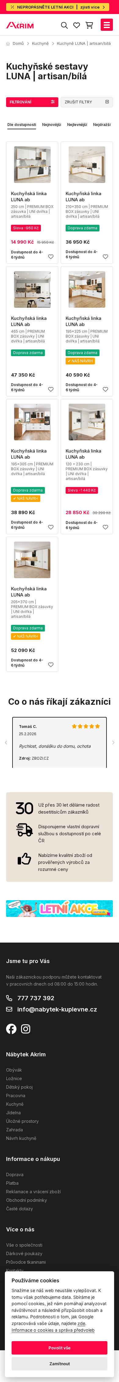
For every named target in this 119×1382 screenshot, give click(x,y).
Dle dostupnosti (21, 124)
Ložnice (14, 1078)
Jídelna (13, 1112)
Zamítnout (59, 1363)
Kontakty (14, 1270)
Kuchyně (40, 43)
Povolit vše (59, 1347)
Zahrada (14, 1129)
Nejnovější (51, 124)
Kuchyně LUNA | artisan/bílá (84, 43)
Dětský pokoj (19, 1087)
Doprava (14, 1174)
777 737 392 (35, 998)
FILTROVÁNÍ (20, 102)
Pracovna (15, 1095)
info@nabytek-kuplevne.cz (57, 1009)
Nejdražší (101, 124)
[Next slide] (112, 742)
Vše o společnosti (24, 1245)
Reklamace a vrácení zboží (33, 1191)
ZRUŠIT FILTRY (78, 102)
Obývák (14, 1069)
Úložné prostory (22, 1121)
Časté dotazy (19, 1208)
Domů (18, 43)
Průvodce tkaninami (26, 1262)
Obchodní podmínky (26, 1200)
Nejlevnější (77, 124)
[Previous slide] (6, 742)
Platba (12, 1183)
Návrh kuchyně (21, 1138)
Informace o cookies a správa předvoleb (53, 1330)
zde (81, 1323)
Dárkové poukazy (24, 1253)
